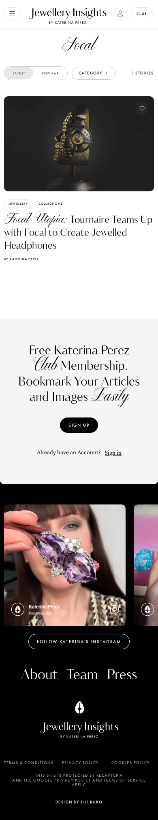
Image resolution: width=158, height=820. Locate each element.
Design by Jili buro (79, 802)
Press (122, 675)
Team (82, 675)
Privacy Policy (80, 763)
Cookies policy (130, 763)
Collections (50, 203)
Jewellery (18, 203)
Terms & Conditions (28, 763)
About (39, 675)
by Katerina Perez (21, 259)
